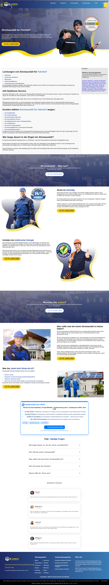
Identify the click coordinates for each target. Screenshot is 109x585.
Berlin (36, 560)
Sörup (84, 82)
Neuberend (92, 86)
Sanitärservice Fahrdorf (61, 562)
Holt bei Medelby (91, 88)
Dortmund (37, 565)
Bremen (37, 567)
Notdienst (63, 3)
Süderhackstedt (86, 85)
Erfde (97, 86)
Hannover (46, 560)
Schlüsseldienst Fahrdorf (62, 569)
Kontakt (104, 3)
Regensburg (38, 562)
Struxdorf (84, 80)
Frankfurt (46, 572)
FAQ (96, 3)
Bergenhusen (98, 83)
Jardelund (90, 89)
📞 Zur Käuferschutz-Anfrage (54, 427)
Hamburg (37, 570)
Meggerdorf (94, 90)
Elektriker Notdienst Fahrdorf (63, 560)
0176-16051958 (11, 44)
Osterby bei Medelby (100, 80)
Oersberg (91, 83)
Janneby (88, 82)
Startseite (53, 3)
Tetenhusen (95, 85)
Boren (104, 83)
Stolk (99, 90)
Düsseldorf (38, 572)
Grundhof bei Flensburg (98, 82)
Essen (45, 570)
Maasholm (85, 83)
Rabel (103, 90)
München (46, 567)
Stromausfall (74, 3)
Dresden (46, 562)
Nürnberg (46, 565)
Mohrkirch (90, 80)
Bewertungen (86, 3)
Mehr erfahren (73, 583)
